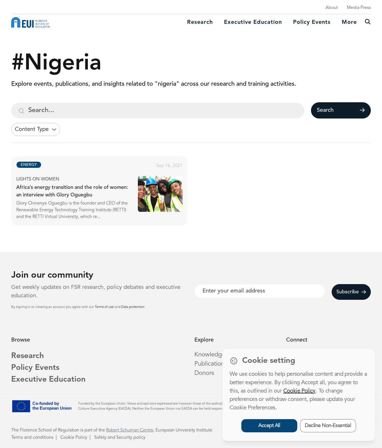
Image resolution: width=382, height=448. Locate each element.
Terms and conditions (32, 437)
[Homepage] (30, 22)
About (332, 8)
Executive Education (48, 380)
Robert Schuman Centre (129, 430)
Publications (210, 364)
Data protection (133, 307)
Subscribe (347, 291)
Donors (204, 373)
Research (200, 22)
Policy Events (312, 22)
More (349, 22)
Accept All (269, 425)
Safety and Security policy (119, 437)
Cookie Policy (73, 437)
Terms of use (105, 307)
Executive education (253, 22)
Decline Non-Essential (328, 425)
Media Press (359, 8)
